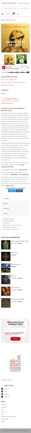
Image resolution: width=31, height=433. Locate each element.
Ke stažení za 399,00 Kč (10, 99)
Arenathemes (16, 430)
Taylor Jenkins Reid (10, 79)
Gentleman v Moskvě (17, 299)
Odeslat (15, 338)
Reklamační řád (4, 419)
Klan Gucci (14, 252)
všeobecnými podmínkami (11, 334)
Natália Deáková (9, 85)
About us (3, 411)
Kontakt (3, 421)
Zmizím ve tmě (16, 264)
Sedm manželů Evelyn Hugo (20, 241)
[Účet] (18, 14)
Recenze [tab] (5, 203)
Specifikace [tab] (6, 198)
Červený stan (15, 287)
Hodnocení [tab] (6, 208)
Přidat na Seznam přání (7, 103)
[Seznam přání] (7, 14)
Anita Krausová (11, 82)
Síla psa (13, 276)
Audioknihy (3, 407)
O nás (2, 409)
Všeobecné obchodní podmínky (8, 416)
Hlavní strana (4, 404)
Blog (2, 414)
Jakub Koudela (21, 82)
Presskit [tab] (5, 213)
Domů (2, 20)
